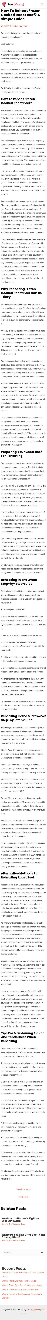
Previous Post (23, 1189)
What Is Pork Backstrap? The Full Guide (19, 1281)
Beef (3, 26)
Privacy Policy (33, 1310)
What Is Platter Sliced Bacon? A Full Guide (20, 1290)
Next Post (23, 1197)
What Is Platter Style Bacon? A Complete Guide (22, 1285)
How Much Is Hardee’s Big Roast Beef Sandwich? (21, 1219)
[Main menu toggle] (42, 4)
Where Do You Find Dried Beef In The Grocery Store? (23, 1236)
